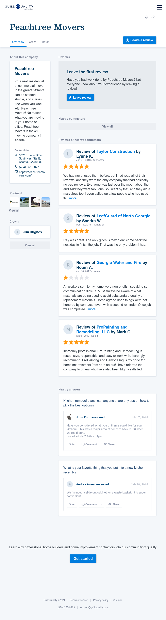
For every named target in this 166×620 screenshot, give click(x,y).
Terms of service (79, 600)
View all (14, 210)
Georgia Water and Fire (119, 262)
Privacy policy (100, 600)
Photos (44, 42)
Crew (32, 42)
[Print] (146, 17)
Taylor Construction (116, 151)
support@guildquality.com (94, 607)
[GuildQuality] (19, 7)
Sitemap (117, 600)
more (73, 198)
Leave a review (141, 40)
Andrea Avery (85, 484)
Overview (18, 42)
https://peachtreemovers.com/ (32, 173)
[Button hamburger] (159, 7)
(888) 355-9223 (66, 607)
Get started (83, 558)
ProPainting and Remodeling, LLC (102, 329)
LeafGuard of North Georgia (123, 216)
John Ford (83, 417)
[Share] (153, 17)
